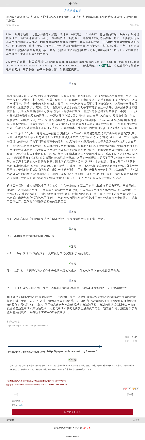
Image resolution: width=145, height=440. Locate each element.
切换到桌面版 (72, 10)
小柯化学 (72, 3)
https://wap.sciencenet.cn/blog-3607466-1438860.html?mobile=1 (41, 385)
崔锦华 (21, 405)
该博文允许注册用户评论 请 (72, 428)
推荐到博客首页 (72, 412)
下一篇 (130, 394)
